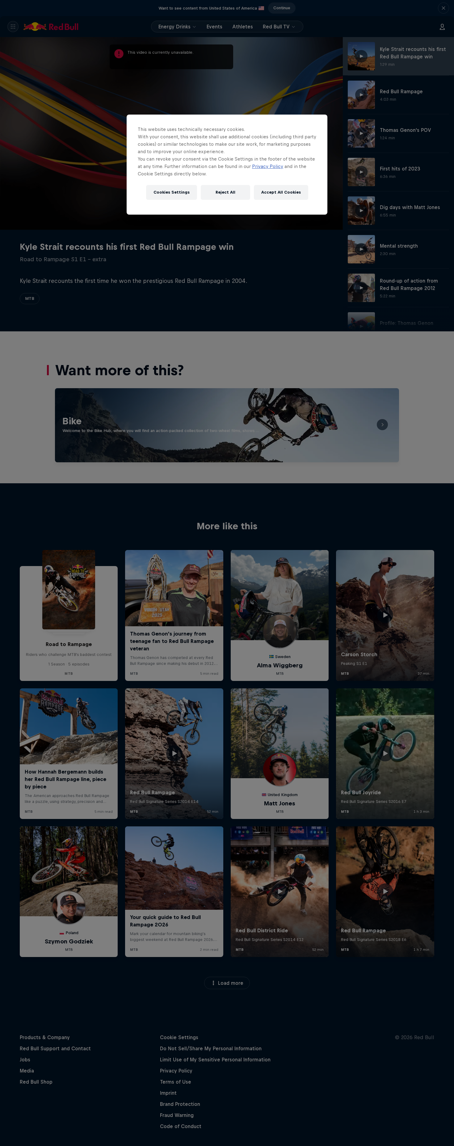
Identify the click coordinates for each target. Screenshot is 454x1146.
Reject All (225, 192)
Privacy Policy (267, 166)
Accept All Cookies (281, 192)
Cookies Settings (171, 192)
